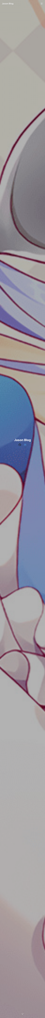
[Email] (25, 444)
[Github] (19, 444)
